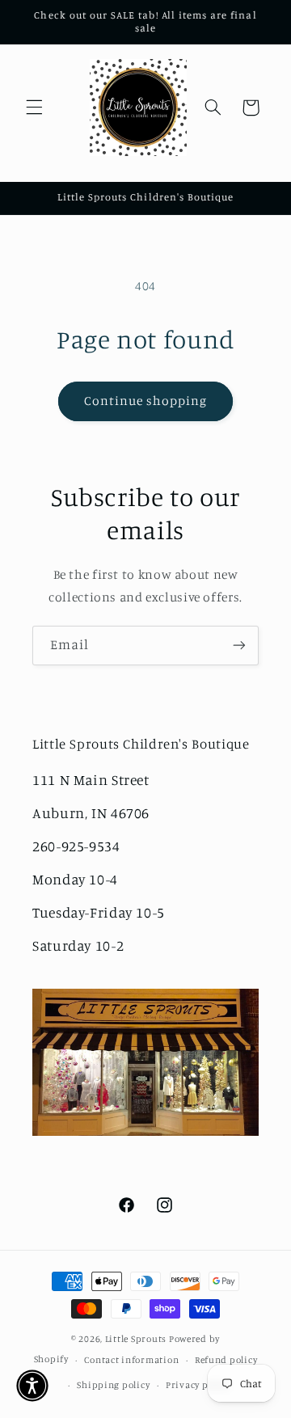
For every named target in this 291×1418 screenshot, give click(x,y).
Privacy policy (198, 1385)
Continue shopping (146, 400)
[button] (34, 107)
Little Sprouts (136, 1338)
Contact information (131, 1359)
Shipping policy (113, 1385)
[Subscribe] (239, 645)
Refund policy (226, 1359)
